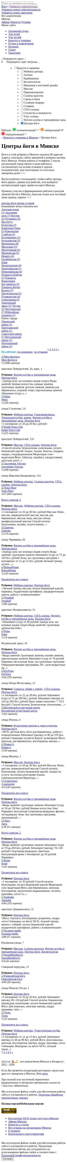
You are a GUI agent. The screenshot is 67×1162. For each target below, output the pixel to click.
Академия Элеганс (12, 466)
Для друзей (14, 37)
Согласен (8, 1159)
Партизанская (11, 268)
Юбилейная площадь (10, 314)
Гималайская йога (11, 979)
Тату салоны (31, 116)
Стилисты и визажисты (37, 112)
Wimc (4, 399)
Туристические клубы (47, 1030)
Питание (13, 46)
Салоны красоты (33, 95)
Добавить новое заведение (16, 12)
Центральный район (9, 345)
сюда (45, 1073)
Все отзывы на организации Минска (29, 1127)
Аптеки (28, 74)
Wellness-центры (33, 71)
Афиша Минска (17, 1121)
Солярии (29, 106)
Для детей (14, 34)
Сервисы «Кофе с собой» (28, 688)
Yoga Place (7, 490)
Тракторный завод (8, 304)
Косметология (32, 81)
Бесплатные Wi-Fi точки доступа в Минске (33, 1118)
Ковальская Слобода (9, 233)
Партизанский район (9, 329)
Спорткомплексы (44, 414)
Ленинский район (8, 323)
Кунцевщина (10, 237)
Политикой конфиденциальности (21, 1155)
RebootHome (8, 570)
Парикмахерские (33, 92)
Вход (4, 6)
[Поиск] (35, 3)
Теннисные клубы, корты (16, 417)
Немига (7, 256)
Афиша (5, 22)
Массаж (28, 88)
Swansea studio (9, 933)
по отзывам (40, 351)
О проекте (14, 1130)
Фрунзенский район (11, 339)
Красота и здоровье (19, 40)
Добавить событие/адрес (23, 6)
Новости (15, 22)
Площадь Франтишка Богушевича (10, 281)
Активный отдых (18, 31)
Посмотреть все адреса (14, 579)
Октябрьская (10, 259)
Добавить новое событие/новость (21, 9)
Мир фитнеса (9, 359)
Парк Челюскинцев (11, 264)
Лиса (4, 823)
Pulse (4, 634)
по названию (25, 351)
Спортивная (10, 299)
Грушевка (12, 218)
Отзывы (26, 22)
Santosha (6, 900)
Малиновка (10, 243)
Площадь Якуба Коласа (10, 289)
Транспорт (14, 52)
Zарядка (6, 530)
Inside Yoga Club (10, 430)
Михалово (9, 246)
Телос (4, 1015)
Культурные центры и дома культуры (35, 725)
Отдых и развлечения (21, 43)
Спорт (12, 49)
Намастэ (6, 747)
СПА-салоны (31, 109)
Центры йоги (31, 123)
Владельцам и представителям (26, 1133)
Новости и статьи (18, 1124)
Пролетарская (11, 293)
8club (4, 863)
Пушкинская (10, 296)
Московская (10, 253)
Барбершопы (31, 78)
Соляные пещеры (34, 102)
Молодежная (10, 249)
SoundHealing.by (10, 957)
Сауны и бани (32, 99)
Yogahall (6, 600)
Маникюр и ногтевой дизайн (41, 85)
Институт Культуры (8, 223)
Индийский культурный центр (19, 710)
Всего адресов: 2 (11, 499)
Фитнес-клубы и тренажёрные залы (45, 119)
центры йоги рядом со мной (17, 203)
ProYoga (6, 674)
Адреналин (8, 784)
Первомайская (11, 271)
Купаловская (10, 240)
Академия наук (9, 214)
